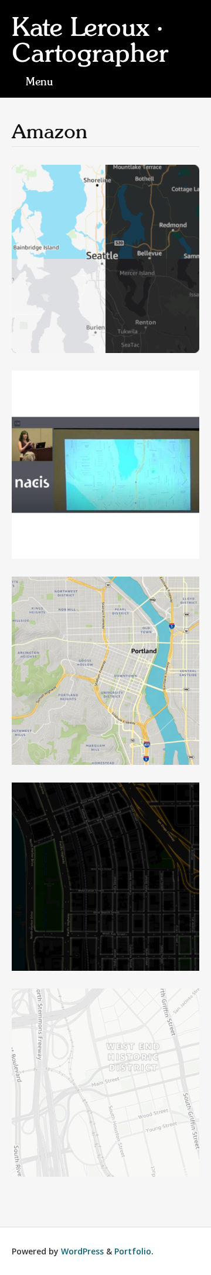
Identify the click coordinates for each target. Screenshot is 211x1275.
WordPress (82, 1251)
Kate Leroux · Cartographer (90, 40)
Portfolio (132, 1251)
